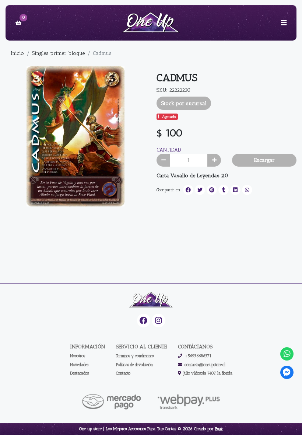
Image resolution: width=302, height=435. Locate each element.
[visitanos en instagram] (158, 320)
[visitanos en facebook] (144, 320)
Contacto (123, 373)
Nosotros (77, 355)
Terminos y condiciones (135, 355)
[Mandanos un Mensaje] (287, 372)
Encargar (264, 160)
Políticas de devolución (134, 364)
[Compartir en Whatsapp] (247, 190)
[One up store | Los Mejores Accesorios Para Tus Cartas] (151, 23)
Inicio (17, 53)
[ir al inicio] (151, 300)
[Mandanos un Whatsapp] (287, 354)
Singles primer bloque (58, 53)
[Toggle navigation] (283, 23)
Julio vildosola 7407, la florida (207, 373)
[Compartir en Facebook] (188, 190)
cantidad (169, 150)
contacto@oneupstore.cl (205, 364)
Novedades (79, 364)
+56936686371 (198, 355)
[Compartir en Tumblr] (223, 190)
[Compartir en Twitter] (200, 190)
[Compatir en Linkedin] (235, 190)
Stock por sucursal (184, 103)
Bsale (219, 428)
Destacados (79, 373)
